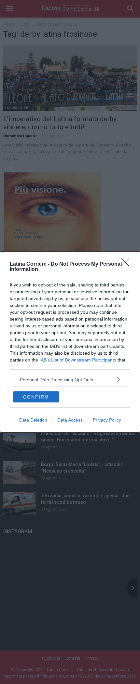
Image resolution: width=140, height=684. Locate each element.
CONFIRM (36, 396)
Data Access (70, 420)
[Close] (127, 264)
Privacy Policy (107, 420)
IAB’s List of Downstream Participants (77, 359)
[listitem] (70, 379)
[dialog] (70, 342)
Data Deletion (33, 420)
